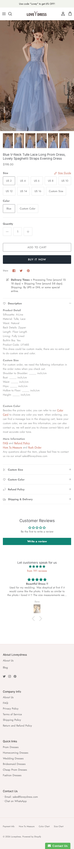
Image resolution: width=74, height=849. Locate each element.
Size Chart (58, 826)
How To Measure (12, 447)
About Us (8, 660)
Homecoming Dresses (15, 753)
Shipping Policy (12, 720)
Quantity (8, 224)
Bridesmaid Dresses (14, 764)
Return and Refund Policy (17, 726)
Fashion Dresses (12, 775)
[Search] (12, 14)
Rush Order (34, 447)
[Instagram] (9, 676)
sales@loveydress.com (25, 797)
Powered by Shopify (31, 836)
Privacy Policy (10, 709)
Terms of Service (12, 714)
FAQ (5, 443)
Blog (5, 667)
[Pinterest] (15, 676)
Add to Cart (37, 247)
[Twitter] (4, 676)
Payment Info (9, 826)
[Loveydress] (37, 13)
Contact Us (59, 845)
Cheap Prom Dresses (15, 770)
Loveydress (16, 836)
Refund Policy (22, 443)
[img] (37, 566)
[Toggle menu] (4, 14)
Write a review (37, 541)
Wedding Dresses (13, 758)
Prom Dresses (10, 747)
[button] (34, 618)
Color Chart (44, 826)
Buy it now (37, 259)
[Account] (62, 14)
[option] (37, 75)
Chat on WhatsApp (16, 801)
